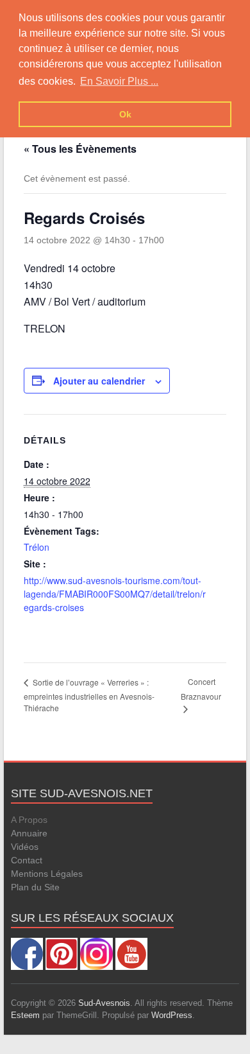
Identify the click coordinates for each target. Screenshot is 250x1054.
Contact (26, 860)
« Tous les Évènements (80, 148)
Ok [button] (125, 114)
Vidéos (24, 847)
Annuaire (29, 833)
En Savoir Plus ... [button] (119, 81)
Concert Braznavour (201, 689)
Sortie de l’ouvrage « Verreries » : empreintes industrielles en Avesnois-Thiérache (89, 695)
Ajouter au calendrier (99, 380)
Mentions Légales (47, 873)
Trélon (36, 546)
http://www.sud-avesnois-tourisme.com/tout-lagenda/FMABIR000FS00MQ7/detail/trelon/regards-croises (115, 594)
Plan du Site (35, 887)
